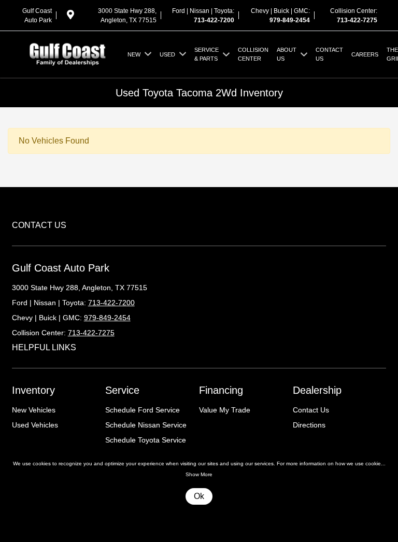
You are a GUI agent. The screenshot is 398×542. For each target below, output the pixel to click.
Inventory (33, 390)
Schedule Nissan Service (146, 425)
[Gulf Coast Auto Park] (67, 53)
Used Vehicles (35, 425)
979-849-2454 (289, 20)
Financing (221, 390)
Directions (309, 425)
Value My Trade (224, 410)
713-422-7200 (214, 20)
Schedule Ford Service (142, 410)
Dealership (317, 390)
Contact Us (311, 410)
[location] (70, 16)
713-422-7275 (357, 20)
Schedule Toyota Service (145, 440)
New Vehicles (33, 410)
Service (122, 390)
